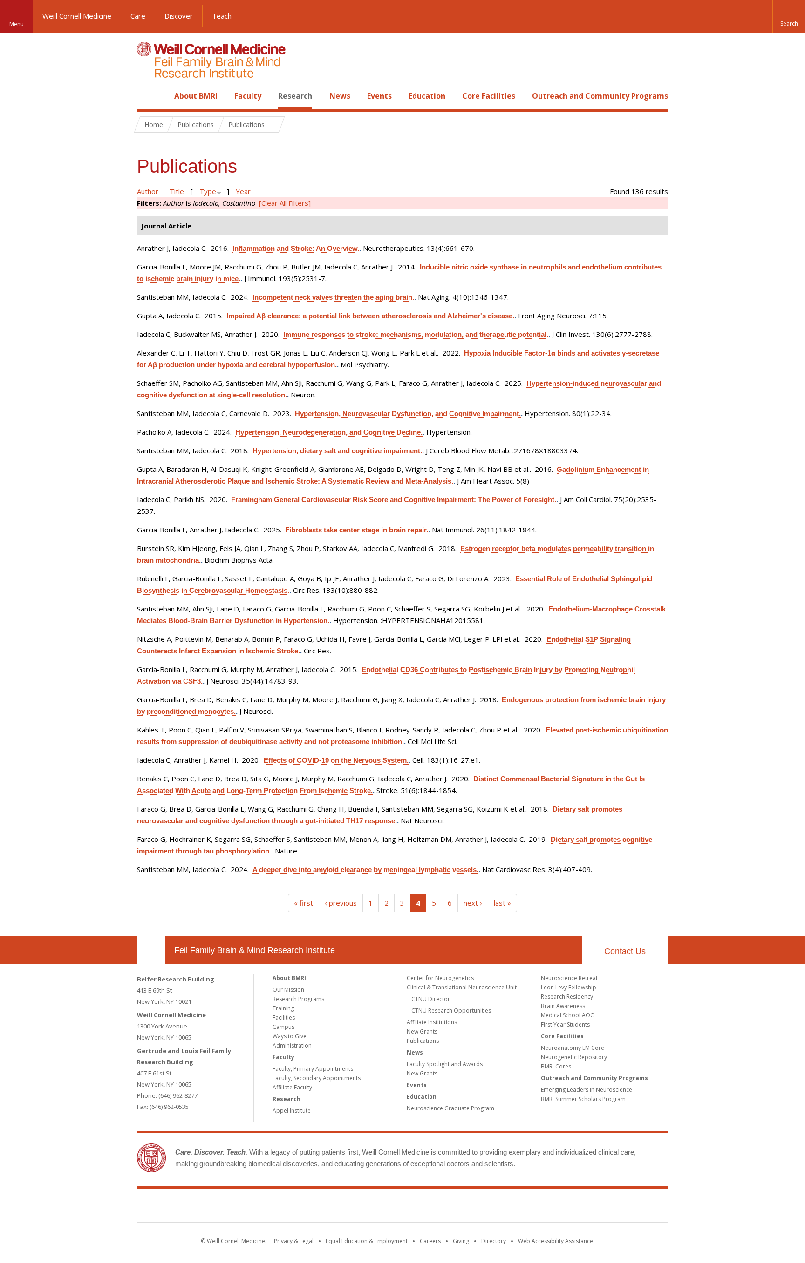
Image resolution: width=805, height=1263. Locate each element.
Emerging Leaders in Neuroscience (586, 1090)
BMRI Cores (556, 1066)
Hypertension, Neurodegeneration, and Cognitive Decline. (329, 432)
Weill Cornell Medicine (76, 15)
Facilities (284, 1017)
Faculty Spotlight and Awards (445, 1064)
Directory (493, 1241)
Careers (430, 1241)
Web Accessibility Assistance (555, 1241)
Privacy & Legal (294, 1241)
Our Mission (288, 990)
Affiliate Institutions (432, 1022)
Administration (292, 1045)
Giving (461, 1241)
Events (379, 96)
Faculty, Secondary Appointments (317, 1078)
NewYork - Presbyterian (480, 1207)
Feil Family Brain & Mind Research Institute (254, 950)
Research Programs (298, 999)
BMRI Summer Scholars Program (583, 1099)
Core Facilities (488, 96)
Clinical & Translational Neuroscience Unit (462, 987)
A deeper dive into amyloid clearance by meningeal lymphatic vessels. (365, 869)
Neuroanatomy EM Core (572, 1048)
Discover (178, 15)
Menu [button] (16, 24)
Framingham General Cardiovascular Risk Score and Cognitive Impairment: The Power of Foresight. (393, 500)
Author (147, 191)
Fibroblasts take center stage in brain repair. (356, 530)
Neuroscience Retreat (569, 978)
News (339, 96)
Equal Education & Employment (367, 1241)
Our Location (151, 950)
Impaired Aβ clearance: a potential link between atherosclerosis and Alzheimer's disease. (370, 316)
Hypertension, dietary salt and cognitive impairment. (337, 451)
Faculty (247, 96)
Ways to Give (290, 1036)
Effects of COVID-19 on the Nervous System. (336, 760)
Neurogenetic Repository (574, 1057)
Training (283, 1008)
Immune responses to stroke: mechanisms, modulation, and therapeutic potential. (415, 334)
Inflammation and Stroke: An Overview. (295, 248)
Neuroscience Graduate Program (450, 1108)
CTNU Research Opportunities (451, 1010)
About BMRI (196, 96)
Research (295, 96)
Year (243, 191)
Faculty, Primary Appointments (313, 1069)
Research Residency (567, 997)
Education (427, 96)
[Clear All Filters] (285, 203)
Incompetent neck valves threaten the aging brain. (333, 297)
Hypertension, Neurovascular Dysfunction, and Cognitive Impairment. (408, 413)
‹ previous (341, 902)
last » (502, 902)
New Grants (422, 1031)
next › (473, 902)
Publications (423, 1041)
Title (177, 191)
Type (207, 191)
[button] (788, 16)
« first (303, 902)
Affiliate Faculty (292, 1087)
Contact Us (625, 951)
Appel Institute (292, 1111)
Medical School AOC (567, 1015)
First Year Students (565, 1024)
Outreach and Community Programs (600, 96)
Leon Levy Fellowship (568, 987)
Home (147, 95)
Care (137, 15)
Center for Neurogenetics (440, 978)
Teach (222, 15)
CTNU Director (430, 999)
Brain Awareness (563, 1006)
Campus (283, 1027)
